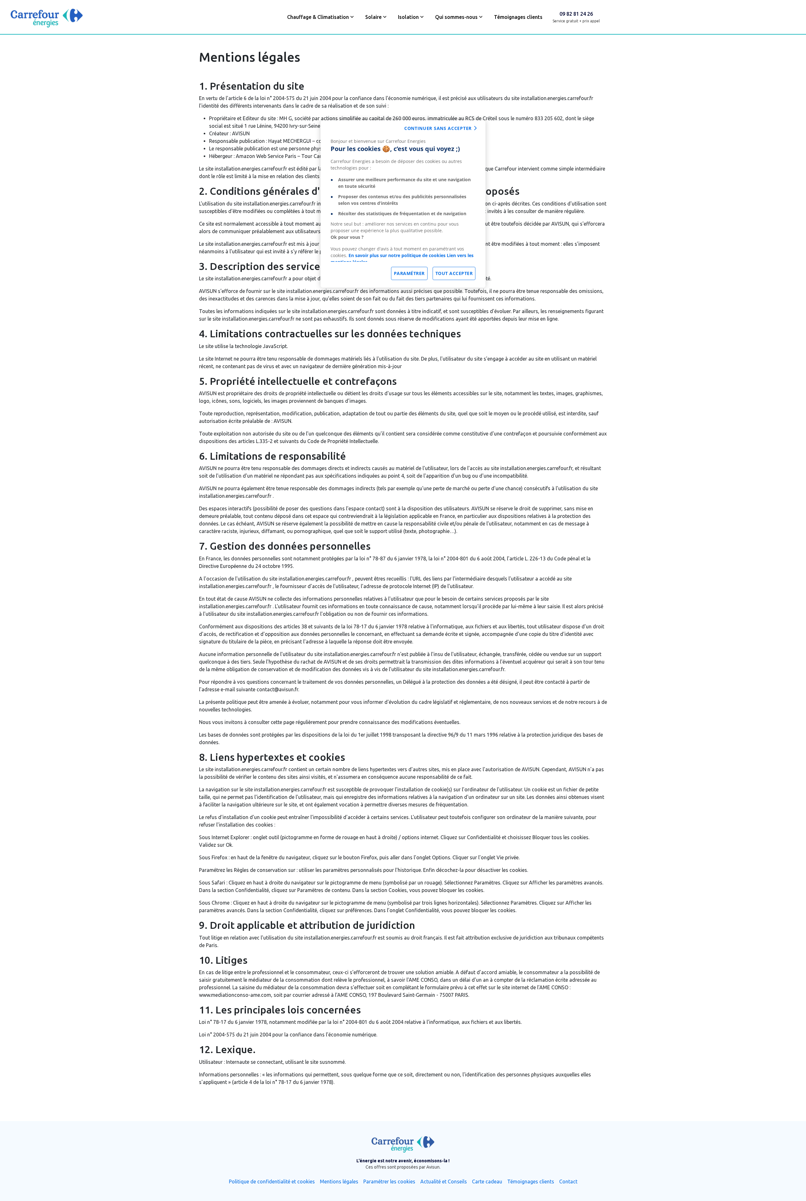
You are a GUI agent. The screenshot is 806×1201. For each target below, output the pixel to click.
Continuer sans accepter (438, 128)
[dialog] (403, 204)
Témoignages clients (518, 17)
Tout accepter (454, 273)
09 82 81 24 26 (576, 14)
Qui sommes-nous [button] (456, 17)
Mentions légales (339, 1181)
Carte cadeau (487, 1181)
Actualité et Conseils (443, 1181)
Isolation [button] (408, 17)
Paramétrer (409, 273)
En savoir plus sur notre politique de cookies (397, 255)
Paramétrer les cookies (389, 1181)
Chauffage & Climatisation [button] (318, 17)
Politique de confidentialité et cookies (272, 1181)
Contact (568, 1181)
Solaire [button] (373, 17)
